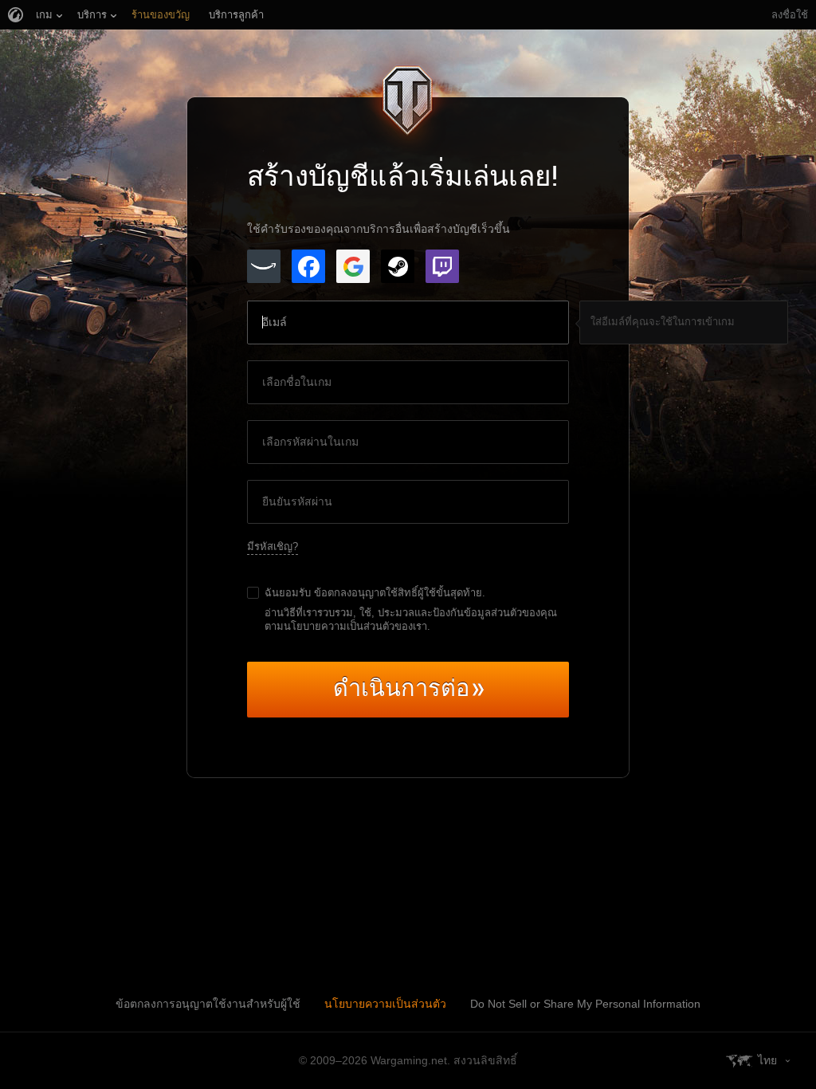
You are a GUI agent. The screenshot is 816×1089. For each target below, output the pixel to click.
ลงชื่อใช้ (789, 15)
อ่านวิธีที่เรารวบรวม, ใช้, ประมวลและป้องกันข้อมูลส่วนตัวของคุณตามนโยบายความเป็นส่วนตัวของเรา (411, 619)
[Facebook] (308, 266)
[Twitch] (442, 266)
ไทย (767, 1060)
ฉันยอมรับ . (375, 593)
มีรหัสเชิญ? (272, 546)
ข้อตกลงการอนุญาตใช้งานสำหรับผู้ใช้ (208, 1003)
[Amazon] (263, 266)
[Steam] (397, 266)
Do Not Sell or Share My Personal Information (585, 1003)
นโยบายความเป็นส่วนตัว (385, 1003)
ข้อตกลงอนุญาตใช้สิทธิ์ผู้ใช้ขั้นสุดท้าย (398, 593)
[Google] (353, 266)
